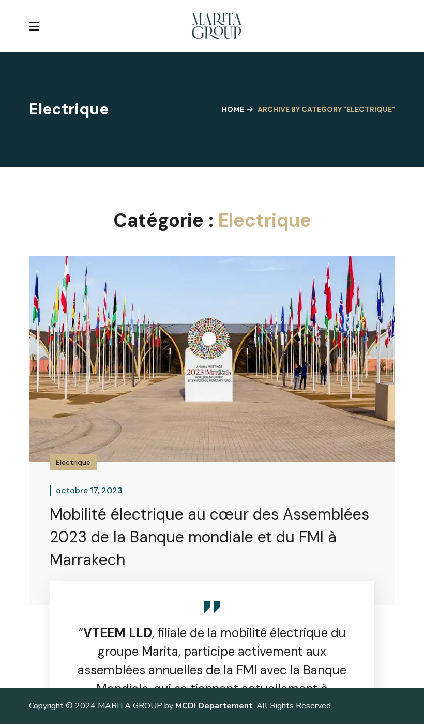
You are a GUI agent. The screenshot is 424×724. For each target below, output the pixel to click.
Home (233, 109)
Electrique (73, 462)
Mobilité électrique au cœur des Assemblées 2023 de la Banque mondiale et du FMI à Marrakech (209, 537)
